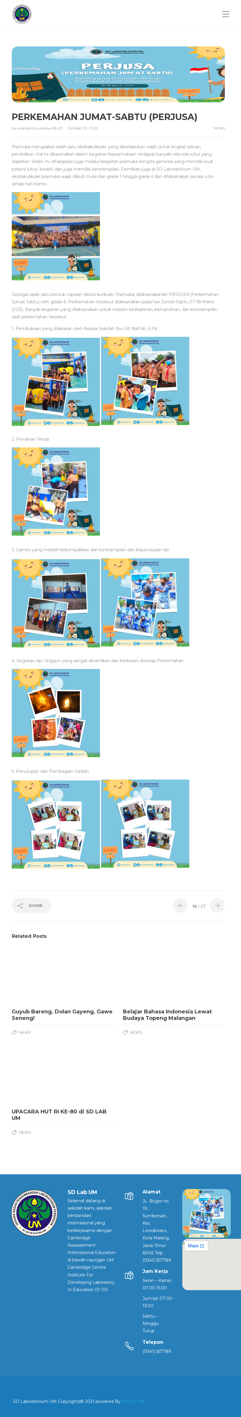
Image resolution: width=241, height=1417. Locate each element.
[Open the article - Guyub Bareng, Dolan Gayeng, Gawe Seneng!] (37, 976)
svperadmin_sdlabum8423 (40, 128)
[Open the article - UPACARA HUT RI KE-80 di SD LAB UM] (37, 1076)
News (219, 128)
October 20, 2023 (83, 128)
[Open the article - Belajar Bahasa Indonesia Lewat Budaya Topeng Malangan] (148, 976)
